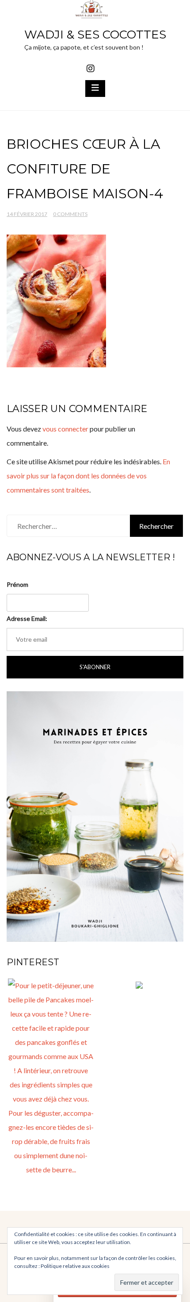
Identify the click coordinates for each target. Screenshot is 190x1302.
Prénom (17, 584)
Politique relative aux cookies (75, 1266)
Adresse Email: (27, 618)
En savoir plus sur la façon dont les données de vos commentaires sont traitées (88, 475)
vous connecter (65, 428)
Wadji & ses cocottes (95, 34)
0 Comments (70, 214)
